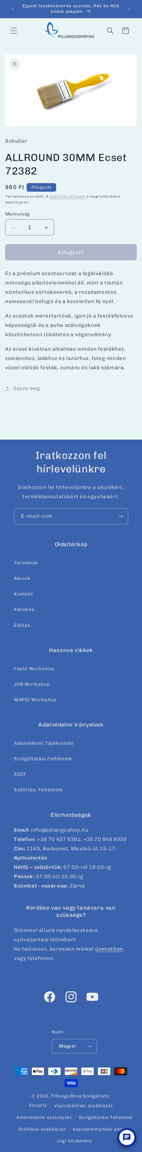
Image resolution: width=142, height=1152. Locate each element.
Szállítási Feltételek (38, 790)
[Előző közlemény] (12, 9)
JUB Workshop (32, 684)
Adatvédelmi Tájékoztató (44, 743)
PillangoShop (66, 1096)
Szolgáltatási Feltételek (43, 759)
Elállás (22, 625)
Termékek (26, 563)
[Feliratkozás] (120, 516)
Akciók (22, 578)
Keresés (24, 609)
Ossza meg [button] (26, 388)
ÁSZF (20, 774)
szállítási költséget (67, 196)
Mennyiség (17, 214)
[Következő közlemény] (129, 9)
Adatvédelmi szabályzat (44, 1117)
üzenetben (109, 949)
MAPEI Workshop (35, 700)
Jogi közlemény (74, 1140)
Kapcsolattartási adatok (102, 1129)
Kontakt (23, 594)
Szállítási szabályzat (42, 1129)
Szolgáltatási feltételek (106, 1117)
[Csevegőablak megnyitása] (126, 1137)
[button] (13, 30)
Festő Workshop (34, 669)
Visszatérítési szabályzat (83, 1105)
